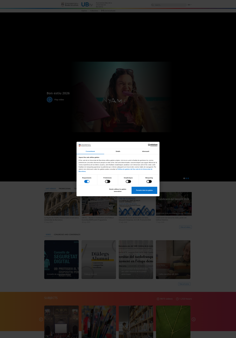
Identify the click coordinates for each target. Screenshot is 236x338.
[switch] (107, 181)
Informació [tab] (145, 151)
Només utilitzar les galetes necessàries (117, 190)
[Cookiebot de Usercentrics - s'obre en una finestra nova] (149, 145)
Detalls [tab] (118, 151)
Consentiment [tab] (90, 151)
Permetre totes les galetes (144, 190)
